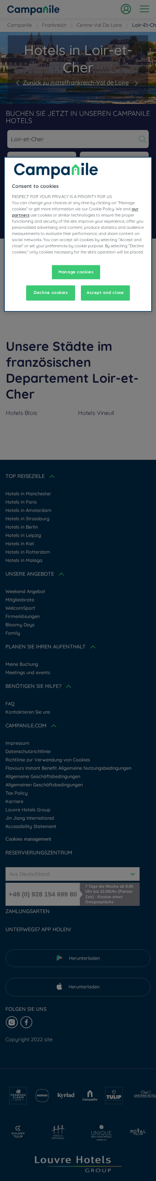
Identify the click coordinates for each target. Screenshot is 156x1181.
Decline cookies (51, 292)
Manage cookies (75, 271)
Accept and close (105, 292)
